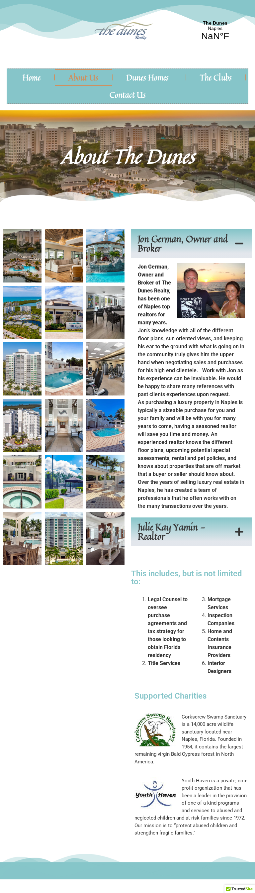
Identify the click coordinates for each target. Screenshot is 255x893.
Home (32, 77)
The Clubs (216, 77)
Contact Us (128, 95)
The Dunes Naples (215, 31)
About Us (83, 77)
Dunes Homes (147, 77)
